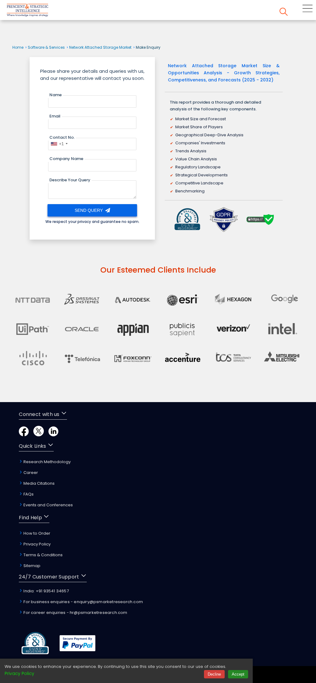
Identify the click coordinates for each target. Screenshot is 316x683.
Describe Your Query (69, 180)
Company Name (66, 159)
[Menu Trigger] (307, 9)
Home (17, 47)
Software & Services (46, 47)
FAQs (28, 494)
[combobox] (58, 143)
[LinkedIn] (53, 434)
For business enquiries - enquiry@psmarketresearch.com (83, 602)
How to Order (36, 533)
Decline (214, 674)
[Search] (283, 13)
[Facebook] (24, 434)
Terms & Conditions (43, 555)
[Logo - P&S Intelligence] (35, 11)
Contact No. (62, 137)
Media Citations (39, 483)
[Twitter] (38, 434)
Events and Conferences (48, 505)
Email (54, 116)
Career (30, 472)
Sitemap (31, 566)
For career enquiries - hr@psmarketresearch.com (75, 612)
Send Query (89, 210)
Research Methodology (47, 462)
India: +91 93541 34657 (46, 591)
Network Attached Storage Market (100, 47)
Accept (238, 674)
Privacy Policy (37, 544)
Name (55, 95)
